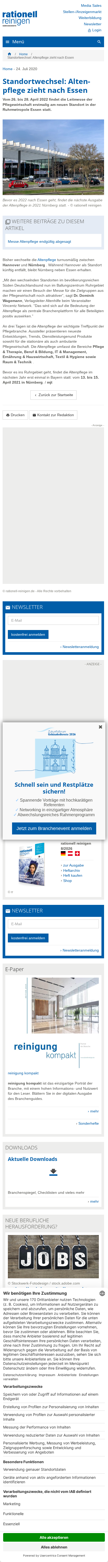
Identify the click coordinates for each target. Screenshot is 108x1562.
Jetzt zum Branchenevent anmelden (54, 828)
